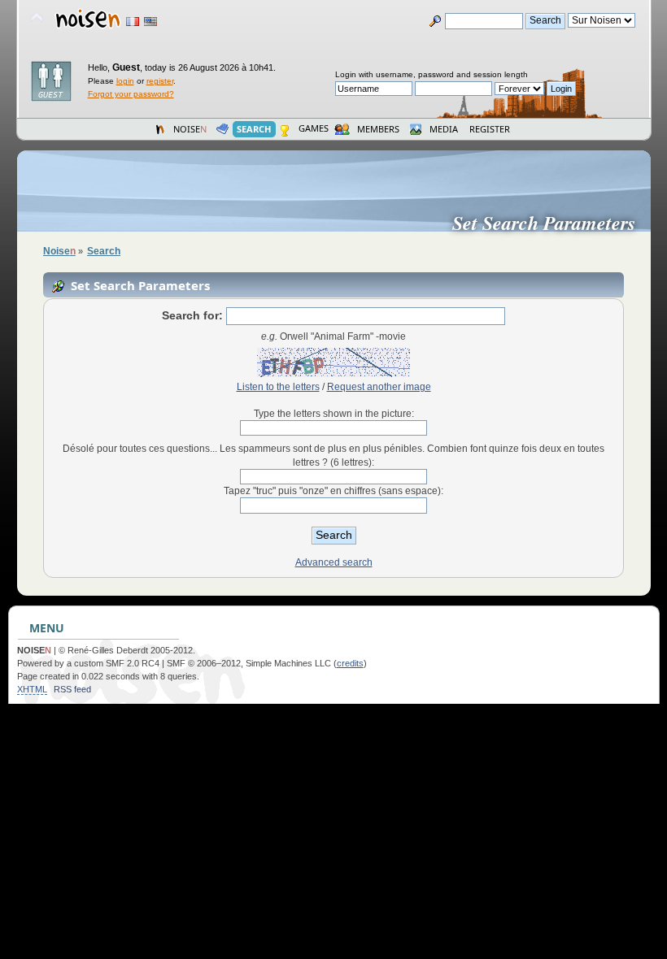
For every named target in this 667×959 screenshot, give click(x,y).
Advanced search (334, 562)
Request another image (379, 387)
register (159, 80)
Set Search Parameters (550, 222)
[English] (150, 21)
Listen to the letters (278, 387)
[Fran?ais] (132, 21)
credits (350, 663)
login (125, 80)
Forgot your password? (131, 93)
